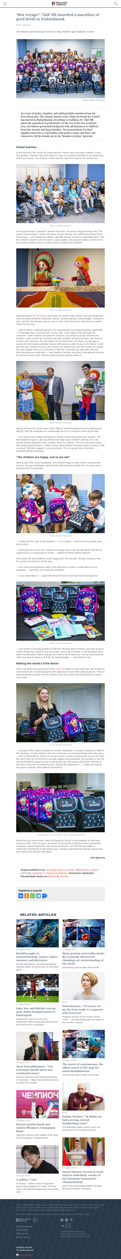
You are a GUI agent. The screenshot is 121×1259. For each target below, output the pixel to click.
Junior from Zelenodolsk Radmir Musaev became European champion (83, 1180)
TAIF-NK (39, 315)
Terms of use (22, 1234)
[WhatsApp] (32, 895)
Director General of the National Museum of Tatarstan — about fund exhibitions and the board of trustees (37, 1074)
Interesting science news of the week (83, 960)
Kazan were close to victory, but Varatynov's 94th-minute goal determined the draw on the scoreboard (36, 1016)
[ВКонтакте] (20, 895)
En (68, 1226)
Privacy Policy (23, 1237)
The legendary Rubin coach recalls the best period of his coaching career (82, 1123)
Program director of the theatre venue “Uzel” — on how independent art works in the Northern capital (83, 1014)
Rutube (52, 876)
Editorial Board (24, 1227)
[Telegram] (38, 895)
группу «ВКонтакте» (78, 869)
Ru (63, 1226)
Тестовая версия (24, 1250)
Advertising (22, 1230)
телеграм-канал (55, 869)
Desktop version (24, 1247)
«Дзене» (64, 876)
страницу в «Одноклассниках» (49, 873)
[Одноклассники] (26, 895)
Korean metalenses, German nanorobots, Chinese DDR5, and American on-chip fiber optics (37, 961)
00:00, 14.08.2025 (23, 25)
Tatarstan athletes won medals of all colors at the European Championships (37, 1131)
